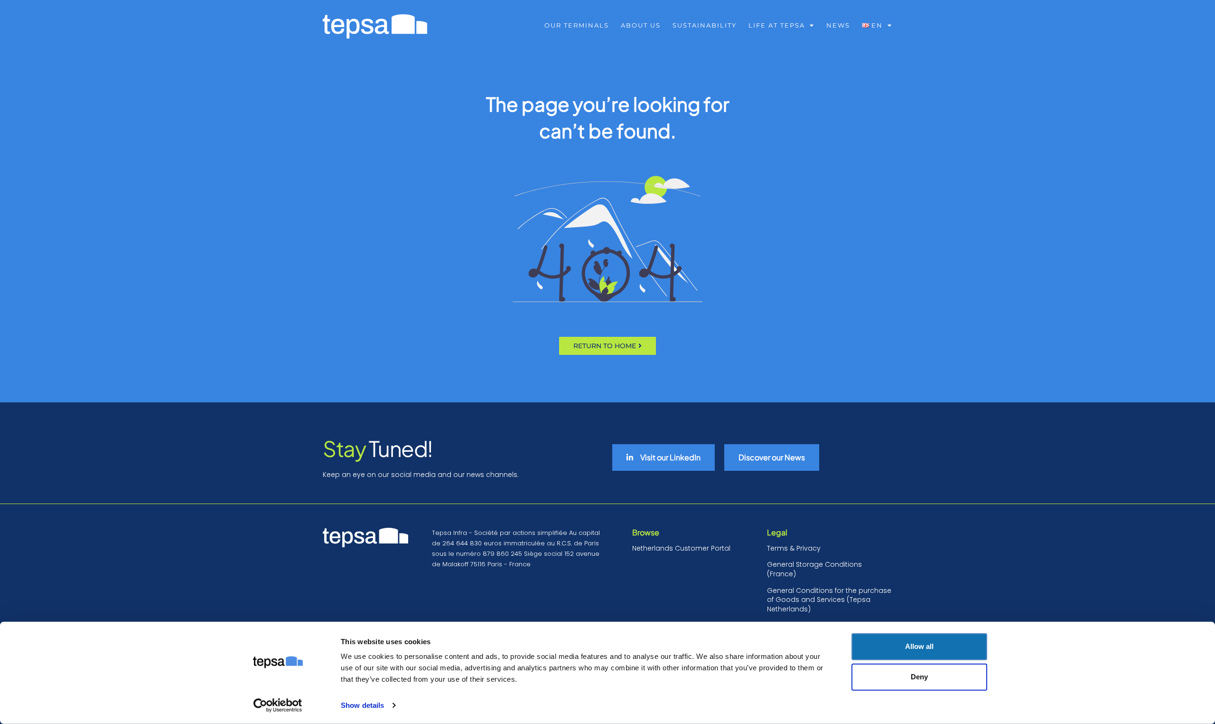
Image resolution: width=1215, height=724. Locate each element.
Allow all (919, 646)
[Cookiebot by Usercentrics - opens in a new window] (277, 705)
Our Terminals (576, 25)
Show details (362, 705)
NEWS (838, 25)
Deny (919, 677)
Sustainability (705, 25)
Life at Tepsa (776, 25)
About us (641, 25)
